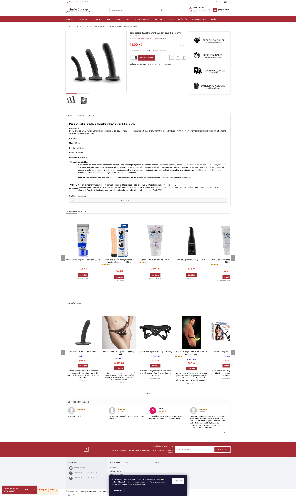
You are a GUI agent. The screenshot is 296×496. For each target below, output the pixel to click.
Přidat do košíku (146, 58)
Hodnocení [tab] (80, 115)
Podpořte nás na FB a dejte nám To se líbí (86, 451)
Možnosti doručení (159, 51)
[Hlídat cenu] (184, 57)
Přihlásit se (222, 449)
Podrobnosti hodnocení (145, 38)
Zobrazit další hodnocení (220, 433)
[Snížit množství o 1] (136, 58)
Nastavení (118, 490)
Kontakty (113, 467)
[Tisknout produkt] (171, 57)
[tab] (145, 393)
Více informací (140, 484)
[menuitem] (69, 19)
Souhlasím (178, 481)
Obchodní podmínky (116, 475)
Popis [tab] (70, 115)
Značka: (160, 38)
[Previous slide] (63, 258)
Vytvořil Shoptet (72, 491)
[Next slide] (233, 258)
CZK (225, 2)
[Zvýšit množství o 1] (136, 57)
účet (85, 2)
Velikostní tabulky (115, 471)
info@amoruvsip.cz (79, 468)
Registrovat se (70, 2)
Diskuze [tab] (91, 115)
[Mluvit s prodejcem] (178, 57)
